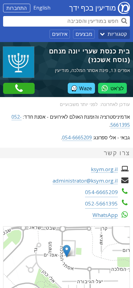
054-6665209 (77, 137)
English (41, 8)
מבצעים (83, 34)
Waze (85, 88)
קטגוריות (117, 34)
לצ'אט (117, 88)
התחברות (16, 8)
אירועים (59, 34)
